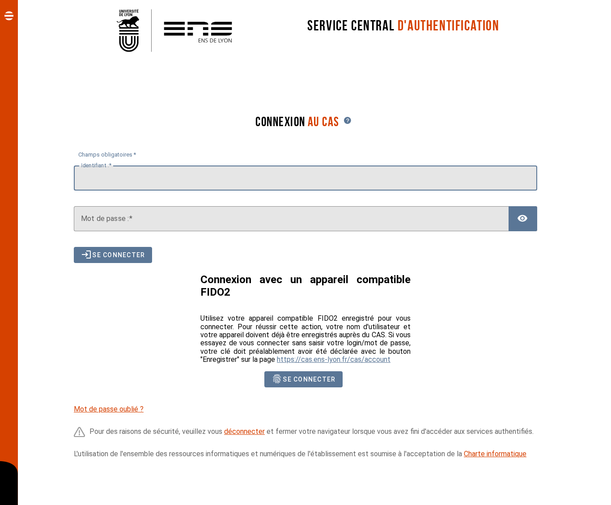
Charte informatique (495, 454)
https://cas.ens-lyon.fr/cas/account (333, 359)
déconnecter (244, 431)
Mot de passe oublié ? (109, 409)
